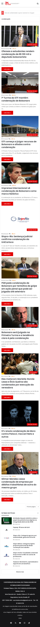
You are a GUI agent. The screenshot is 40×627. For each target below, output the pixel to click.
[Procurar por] (38, 4)
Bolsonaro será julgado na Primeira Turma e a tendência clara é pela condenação (17, 335)
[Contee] (12, 3)
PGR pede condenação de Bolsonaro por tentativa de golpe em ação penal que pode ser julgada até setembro (19, 287)
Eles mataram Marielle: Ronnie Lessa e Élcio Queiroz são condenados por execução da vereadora (17, 383)
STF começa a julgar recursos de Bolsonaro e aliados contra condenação (18, 144)
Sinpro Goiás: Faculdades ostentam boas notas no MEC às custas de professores (25, 554)
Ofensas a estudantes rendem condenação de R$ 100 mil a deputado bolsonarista (17, 54)
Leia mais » (7, 69)
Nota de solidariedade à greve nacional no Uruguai (19, 13)
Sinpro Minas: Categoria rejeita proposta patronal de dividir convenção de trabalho (24, 545)
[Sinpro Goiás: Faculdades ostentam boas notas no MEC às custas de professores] (6, 555)
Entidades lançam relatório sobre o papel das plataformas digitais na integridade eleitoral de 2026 (25, 520)
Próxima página (31, 506)
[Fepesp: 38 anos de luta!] (6, 529)
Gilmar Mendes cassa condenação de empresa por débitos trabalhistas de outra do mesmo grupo (18, 483)
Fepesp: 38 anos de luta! (21, 527)
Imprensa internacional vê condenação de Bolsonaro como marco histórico (18, 191)
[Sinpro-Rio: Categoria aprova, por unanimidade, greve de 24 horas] (6, 538)
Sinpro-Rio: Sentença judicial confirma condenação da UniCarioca (16, 239)
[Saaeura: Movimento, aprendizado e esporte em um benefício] (6, 564)
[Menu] (2, 4)
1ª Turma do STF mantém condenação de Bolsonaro (15, 99)
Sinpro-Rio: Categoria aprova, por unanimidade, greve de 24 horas (25, 536)
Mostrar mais (20, 572)
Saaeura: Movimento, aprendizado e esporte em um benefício (25, 563)
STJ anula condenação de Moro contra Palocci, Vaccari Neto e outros (18, 434)
